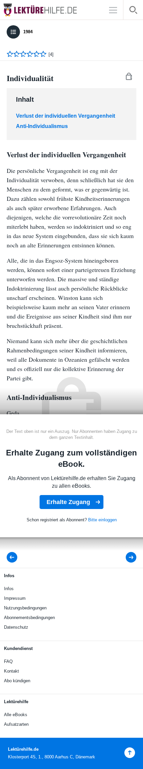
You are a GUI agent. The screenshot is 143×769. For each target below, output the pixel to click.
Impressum (15, 598)
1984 (28, 31)
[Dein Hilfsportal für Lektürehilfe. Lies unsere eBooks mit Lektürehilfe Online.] (46, 10)
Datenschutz (16, 627)
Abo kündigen (17, 680)
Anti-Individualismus (42, 126)
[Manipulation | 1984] (126, 557)
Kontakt (11, 671)
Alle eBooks (15, 714)
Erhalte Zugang (68, 502)
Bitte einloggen (102, 519)
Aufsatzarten (16, 724)
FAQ (8, 661)
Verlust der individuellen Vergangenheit (65, 116)
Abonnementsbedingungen (29, 617)
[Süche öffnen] (133, 11)
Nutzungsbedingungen (25, 607)
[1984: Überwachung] (14, 557)
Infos (9, 588)
